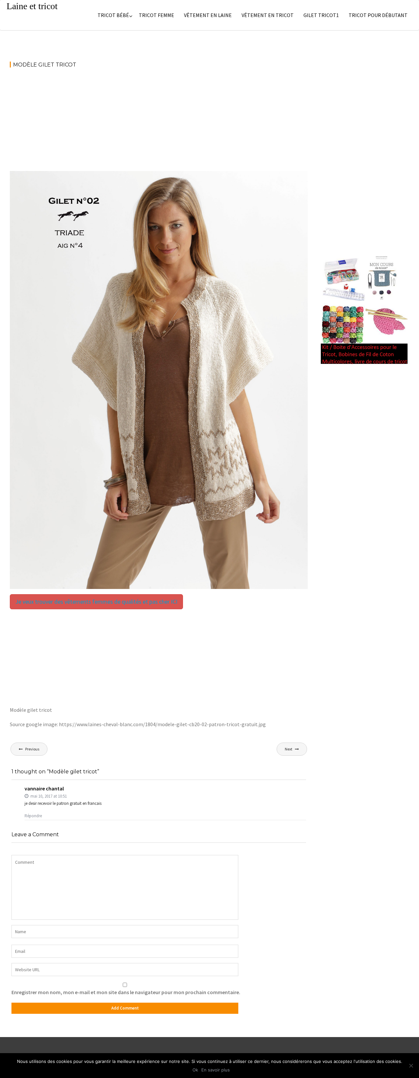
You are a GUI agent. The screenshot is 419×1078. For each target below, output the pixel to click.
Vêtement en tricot (268, 15)
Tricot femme (156, 15)
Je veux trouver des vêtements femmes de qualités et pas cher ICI (96, 601)
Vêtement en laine (208, 15)
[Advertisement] (159, 122)
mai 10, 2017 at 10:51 (48, 796)
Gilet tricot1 (321, 15)
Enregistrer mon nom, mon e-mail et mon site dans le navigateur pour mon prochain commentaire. (125, 992)
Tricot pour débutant (378, 15)
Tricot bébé (113, 15)
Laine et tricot (32, 6)
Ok (195, 1069)
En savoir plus (215, 1069)
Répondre (33, 816)
